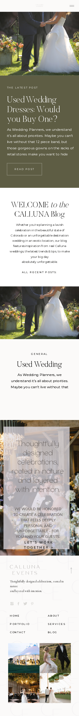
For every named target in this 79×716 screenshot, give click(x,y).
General (39, 354)
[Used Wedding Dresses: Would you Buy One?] (39, 44)
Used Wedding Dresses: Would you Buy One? (33, 110)
